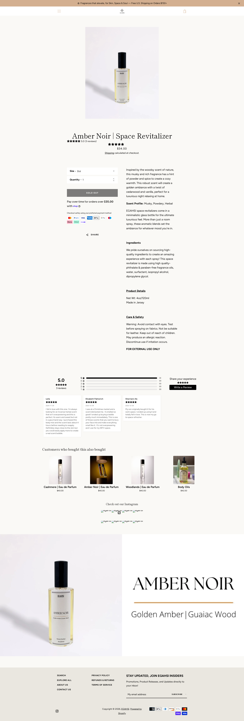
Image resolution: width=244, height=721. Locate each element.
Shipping (109, 152)
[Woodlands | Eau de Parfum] (142, 470)
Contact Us (64, 689)
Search (61, 675)
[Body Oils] (183, 470)
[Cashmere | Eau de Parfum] (60, 470)
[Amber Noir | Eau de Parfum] (101, 470)
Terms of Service (102, 685)
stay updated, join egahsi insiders (154, 676)
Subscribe (177, 694)
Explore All (64, 680)
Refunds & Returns (103, 680)
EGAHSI (125, 709)
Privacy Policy (101, 675)
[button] (116, 144)
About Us (62, 685)
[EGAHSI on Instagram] (57, 711)
